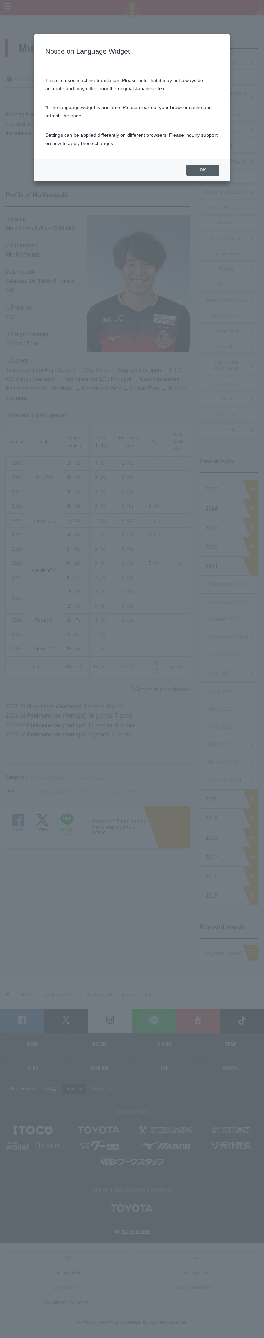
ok (203, 170)
